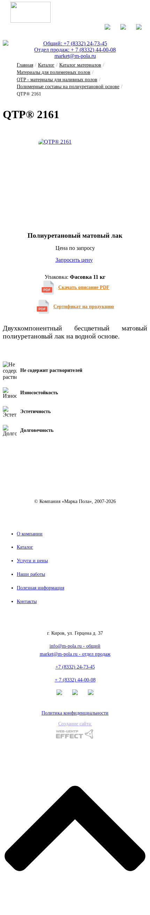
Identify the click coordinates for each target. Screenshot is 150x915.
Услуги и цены (32, 560)
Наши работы (31, 574)
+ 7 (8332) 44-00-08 (75, 680)
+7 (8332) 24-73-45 (75, 667)
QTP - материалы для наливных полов (57, 79)
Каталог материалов (80, 65)
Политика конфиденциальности (75, 713)
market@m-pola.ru (75, 56)
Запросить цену (74, 260)
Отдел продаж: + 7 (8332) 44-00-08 (75, 50)
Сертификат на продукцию (83, 306)
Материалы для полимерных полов (53, 72)
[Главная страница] (30, 21)
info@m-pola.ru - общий (75, 646)
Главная (25, 65)
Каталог (46, 65)
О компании (30, 533)
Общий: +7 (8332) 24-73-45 (75, 43)
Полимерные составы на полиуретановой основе (68, 86)
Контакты (27, 601)
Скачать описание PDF (84, 287)
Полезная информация (40, 587)
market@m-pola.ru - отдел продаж (75, 654)
